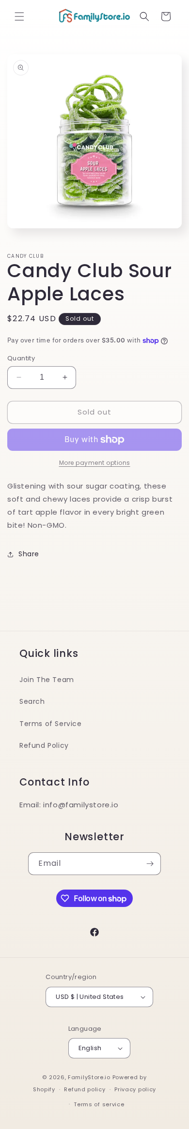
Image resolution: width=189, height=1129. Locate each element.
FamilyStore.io (89, 1077)
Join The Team (46, 679)
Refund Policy (44, 745)
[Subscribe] (149, 863)
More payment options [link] (94, 463)
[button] (19, 16)
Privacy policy (135, 1089)
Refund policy (84, 1089)
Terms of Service (50, 723)
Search (32, 701)
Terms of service (99, 1104)
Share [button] (28, 554)
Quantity (21, 358)
